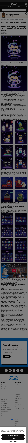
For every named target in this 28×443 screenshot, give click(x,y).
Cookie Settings (13, 441)
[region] (13, 435)
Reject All (13, 438)
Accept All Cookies (13, 435)
